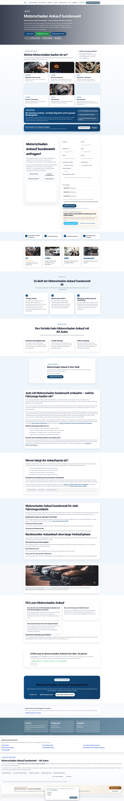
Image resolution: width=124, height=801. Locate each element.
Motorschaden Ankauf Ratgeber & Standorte (94, 747)
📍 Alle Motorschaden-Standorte (55, 376)
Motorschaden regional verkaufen (65, 694)
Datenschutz (80, 727)
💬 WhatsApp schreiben (43, 33)
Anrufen (74, 2)
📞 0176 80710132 (32, 694)
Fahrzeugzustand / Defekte (68, 174)
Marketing (49, 795)
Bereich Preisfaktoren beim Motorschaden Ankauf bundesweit (76, 423)
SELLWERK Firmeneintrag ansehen (87, 223)
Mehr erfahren (54, 790)
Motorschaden (33, 2)
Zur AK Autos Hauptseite (57, 776)
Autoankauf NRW (5, 750)
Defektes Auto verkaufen (7, 747)
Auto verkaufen (5, 745)
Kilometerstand (84, 162)
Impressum (80, 725)
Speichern (73, 797)
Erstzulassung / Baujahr (67, 162)
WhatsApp (81, 2)
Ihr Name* (64, 141)
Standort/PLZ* (65, 148)
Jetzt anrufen (69, 776)
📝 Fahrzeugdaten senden (46, 694)
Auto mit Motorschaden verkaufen (91, 745)
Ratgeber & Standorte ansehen (33, 712)
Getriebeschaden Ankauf (48, 747)
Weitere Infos (42, 2)
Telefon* (83, 141)
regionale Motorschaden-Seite (39, 423)
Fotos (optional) (66, 184)
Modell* (82, 155)
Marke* (64, 155)
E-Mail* (82, 148)
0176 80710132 (55, 725)
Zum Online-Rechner (115, 787)
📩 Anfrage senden (69, 205)
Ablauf (55, 2)
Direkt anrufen (115, 791)
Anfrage (50, 2)
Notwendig (49, 792)
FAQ (69, 2)
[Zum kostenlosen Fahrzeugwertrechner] (8, 789)
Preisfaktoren (63, 2)
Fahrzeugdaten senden (93, 2)
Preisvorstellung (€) (66, 168)
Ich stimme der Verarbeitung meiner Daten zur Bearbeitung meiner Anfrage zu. (81, 202)
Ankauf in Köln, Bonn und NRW (78, 486)
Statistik (49, 793)
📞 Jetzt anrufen (29, 33)
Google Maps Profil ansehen (71, 223)
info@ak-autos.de (55, 727)
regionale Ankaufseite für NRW (60, 521)
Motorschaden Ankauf (47, 745)
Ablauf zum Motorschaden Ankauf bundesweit (76, 484)
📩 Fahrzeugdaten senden (58, 33)
